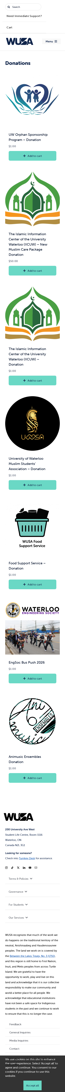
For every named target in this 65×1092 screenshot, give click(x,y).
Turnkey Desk (27, 858)
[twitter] (18, 867)
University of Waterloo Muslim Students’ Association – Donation (27, 463)
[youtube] (30, 867)
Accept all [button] (32, 1085)
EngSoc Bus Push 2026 (27, 662)
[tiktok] (12, 867)
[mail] (36, 867)
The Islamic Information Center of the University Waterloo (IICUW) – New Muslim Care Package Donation (28, 244)
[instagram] (6, 867)
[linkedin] (24, 867)
